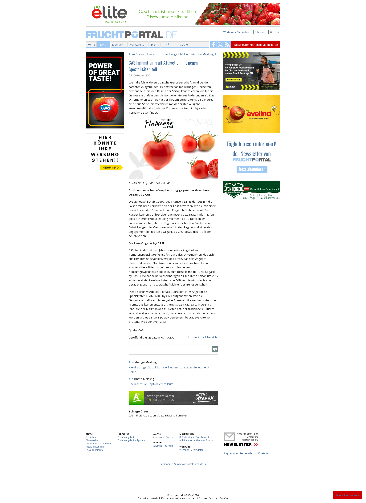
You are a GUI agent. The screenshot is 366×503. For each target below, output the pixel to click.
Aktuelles (91, 437)
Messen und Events (162, 437)
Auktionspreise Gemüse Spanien (196, 440)
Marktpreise (137, 44)
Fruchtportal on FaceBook (213, 44)
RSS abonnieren (94, 450)
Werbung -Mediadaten (191, 450)
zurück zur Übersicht (145, 54)
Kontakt (263, 453)
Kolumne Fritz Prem (162, 445)
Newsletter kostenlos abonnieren (256, 45)
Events (155, 44)
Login (276, 32)
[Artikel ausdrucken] (215, 349)
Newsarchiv (92, 440)
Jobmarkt (117, 44)
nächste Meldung (202, 54)
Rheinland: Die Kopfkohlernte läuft (151, 384)
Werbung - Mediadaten (237, 32)
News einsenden (95, 446)
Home (91, 44)
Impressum (231, 453)
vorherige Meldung (177, 54)
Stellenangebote (126, 437)
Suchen (184, 44)
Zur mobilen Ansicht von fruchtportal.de (181, 464)
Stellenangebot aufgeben (131, 440)
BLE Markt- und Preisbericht (194, 437)
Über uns (260, 32)
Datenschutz (248, 453)
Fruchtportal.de (132, 34)
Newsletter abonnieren (98, 443)
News (102, 44)
